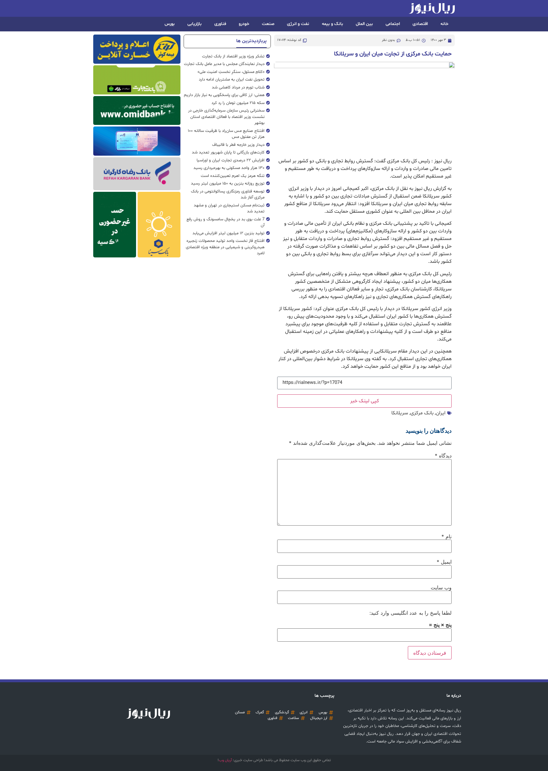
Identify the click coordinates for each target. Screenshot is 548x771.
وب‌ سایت (441, 587)
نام (446, 536)
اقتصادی (420, 24)
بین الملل (364, 24)
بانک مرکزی (422, 413)
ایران (441, 413)
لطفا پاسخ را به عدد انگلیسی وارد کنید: (410, 612)
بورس (170, 24)
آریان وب (225, 760)
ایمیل (444, 561)
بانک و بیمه (332, 24)
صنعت (268, 24)
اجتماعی (393, 24)
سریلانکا (399, 413)
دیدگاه (443, 455)
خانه (444, 24)
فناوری (220, 24)
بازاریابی (194, 24)
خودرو (244, 24)
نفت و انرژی (298, 24)
